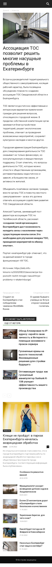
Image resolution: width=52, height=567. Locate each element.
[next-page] (9, 395)
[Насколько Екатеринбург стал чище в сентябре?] (10, 546)
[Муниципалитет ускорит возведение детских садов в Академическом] (10, 489)
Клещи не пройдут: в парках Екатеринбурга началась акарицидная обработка (23, 439)
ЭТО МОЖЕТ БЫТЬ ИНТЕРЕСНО (20, 319)
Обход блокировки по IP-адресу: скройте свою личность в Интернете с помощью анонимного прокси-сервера (33, 337)
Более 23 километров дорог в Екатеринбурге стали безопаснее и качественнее (34, 503)
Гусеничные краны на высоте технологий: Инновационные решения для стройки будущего (32, 358)
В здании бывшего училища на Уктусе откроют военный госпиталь (39, 301)
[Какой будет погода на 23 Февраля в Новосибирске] (9, 533)
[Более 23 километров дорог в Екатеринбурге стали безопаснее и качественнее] (10, 504)
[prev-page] (4, 395)
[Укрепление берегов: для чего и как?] (10, 518)
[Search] (48, 4)
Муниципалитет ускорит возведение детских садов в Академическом (34, 489)
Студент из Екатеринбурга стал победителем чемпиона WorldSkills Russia (13, 303)
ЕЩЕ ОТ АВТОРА (13, 323)
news (5, 447)
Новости (15, 10)
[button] (5, 4)
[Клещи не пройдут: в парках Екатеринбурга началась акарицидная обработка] (26, 417)
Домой (6, 10)
